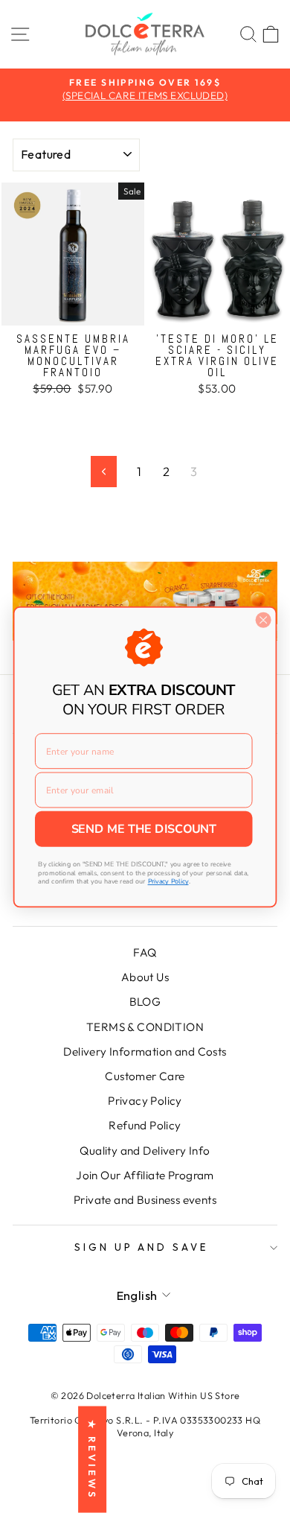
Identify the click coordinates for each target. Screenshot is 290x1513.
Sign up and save (141, 1247)
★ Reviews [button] (92, 1460)
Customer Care (144, 1076)
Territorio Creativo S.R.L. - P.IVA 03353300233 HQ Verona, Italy (145, 1426)
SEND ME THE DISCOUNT (143, 829)
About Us (145, 977)
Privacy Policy (145, 1101)
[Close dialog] (263, 620)
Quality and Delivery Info (145, 1151)
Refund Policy (145, 1125)
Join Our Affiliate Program (145, 1175)
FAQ (144, 952)
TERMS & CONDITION (145, 1027)
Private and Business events (145, 1200)
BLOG (145, 1002)
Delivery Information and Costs (144, 1051)
